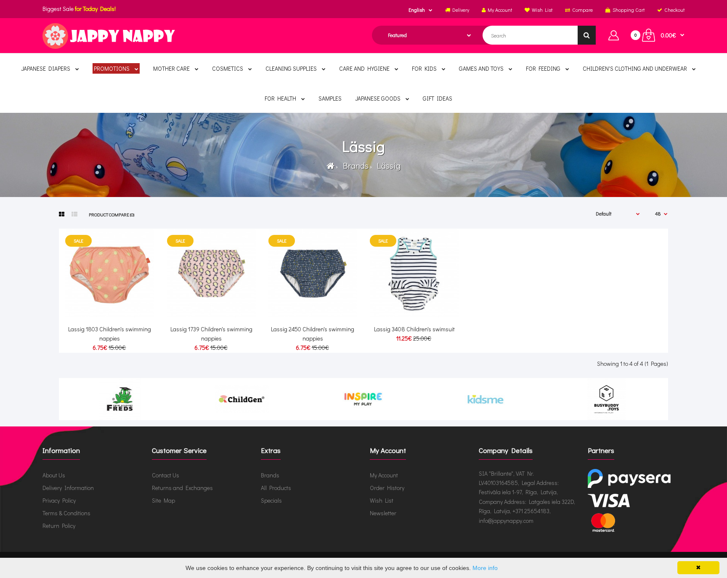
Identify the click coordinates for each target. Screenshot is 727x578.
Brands (354, 165)
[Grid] (61, 214)
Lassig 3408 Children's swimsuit (414, 329)
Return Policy (58, 526)
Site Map (163, 500)
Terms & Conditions (66, 513)
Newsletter (383, 513)
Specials (271, 500)
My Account (384, 475)
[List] (74, 214)
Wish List (381, 500)
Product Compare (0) (111, 214)
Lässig (387, 165)
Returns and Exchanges (182, 488)
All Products (276, 488)
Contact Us (165, 475)
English (417, 9)
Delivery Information (68, 488)
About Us (53, 475)
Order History (387, 488)
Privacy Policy (59, 500)
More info (485, 568)
